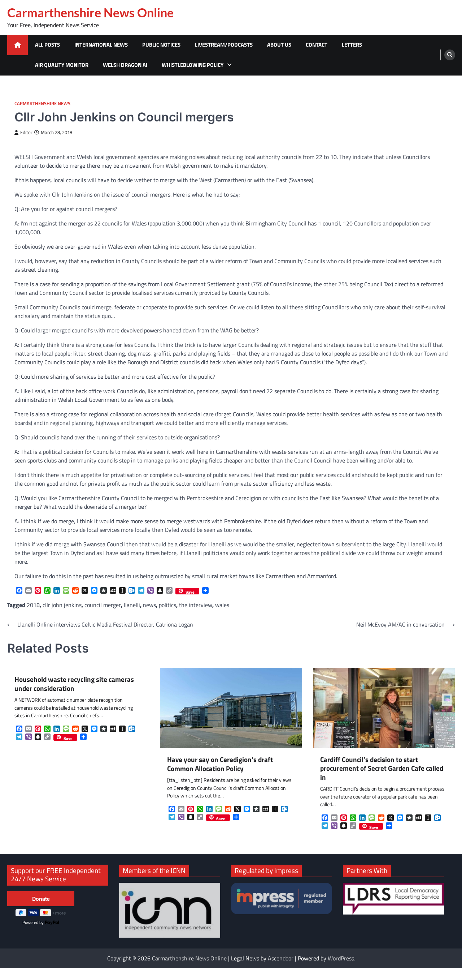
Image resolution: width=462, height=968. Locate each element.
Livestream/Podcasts (224, 44)
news (149, 605)
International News (101, 44)
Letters (352, 44)
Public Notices (161, 44)
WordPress (341, 958)
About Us (279, 44)
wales (222, 605)
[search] (449, 55)
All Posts (47, 44)
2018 (33, 605)
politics (167, 605)
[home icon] (17, 45)
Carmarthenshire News (42, 103)
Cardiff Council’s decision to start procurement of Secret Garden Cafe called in (381, 768)
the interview (195, 605)
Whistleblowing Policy (192, 65)
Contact (316, 44)
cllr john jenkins (62, 605)
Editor (26, 132)
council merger (102, 605)
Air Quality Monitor (61, 65)
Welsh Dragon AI (125, 65)
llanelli (132, 605)
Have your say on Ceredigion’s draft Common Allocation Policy (220, 764)
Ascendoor (280, 958)
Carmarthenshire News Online (90, 12)
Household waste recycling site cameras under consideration (74, 684)
